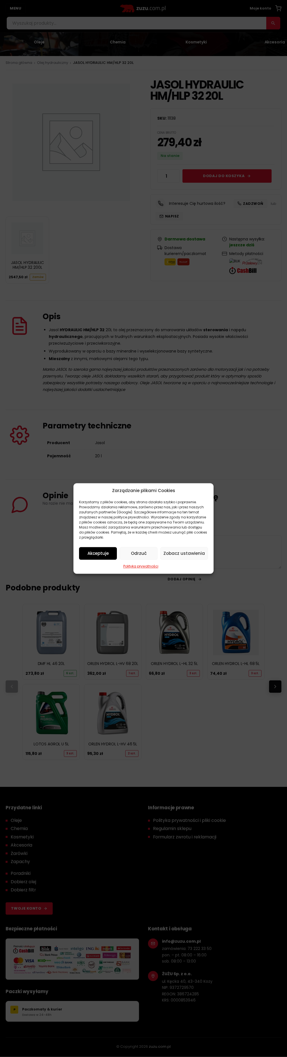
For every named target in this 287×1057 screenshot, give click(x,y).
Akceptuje (98, 553)
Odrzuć (139, 553)
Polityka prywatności (140, 566)
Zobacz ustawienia (184, 553)
